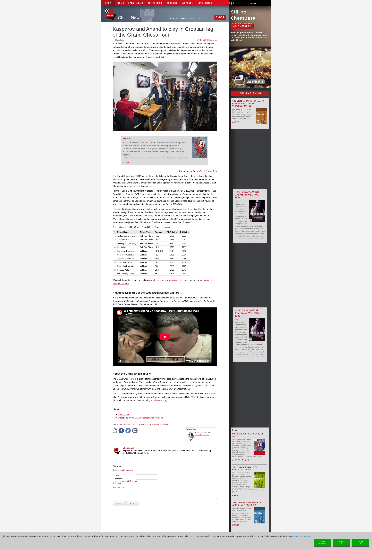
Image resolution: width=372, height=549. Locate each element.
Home (120, 3)
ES (197, 19)
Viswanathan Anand (160, 424)
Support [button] (186, 3)
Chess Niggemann (202, 435)
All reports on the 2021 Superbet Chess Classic (140, 417)
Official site (123, 414)
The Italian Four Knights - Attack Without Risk (247, 503)
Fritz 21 (127, 138)
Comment (117, 483)
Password (119, 478)
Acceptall (360, 543)
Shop (108, 3)
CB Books (171, 3)
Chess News (130, 17)
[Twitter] (128, 430)
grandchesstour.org (158, 280)
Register (133, 481)
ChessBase (128, 448)
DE (191, 19)
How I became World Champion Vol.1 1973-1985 (248, 195)
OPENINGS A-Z (135, 3)
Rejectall (341, 543)
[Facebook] (121, 430)
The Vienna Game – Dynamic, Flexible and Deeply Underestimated (248, 103)
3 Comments (212, 40)
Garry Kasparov (125, 424)
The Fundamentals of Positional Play (245, 468)
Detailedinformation (323, 543)
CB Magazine (154, 3)
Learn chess (204, 3)
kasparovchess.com (178, 280)
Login (253, 3)
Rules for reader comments (123, 470)
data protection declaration (301, 536)
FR (200, 19)
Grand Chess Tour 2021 (141, 424)
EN (194, 19)
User (117, 476)
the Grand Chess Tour (206, 171)
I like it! (203, 40)
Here (191, 536)
